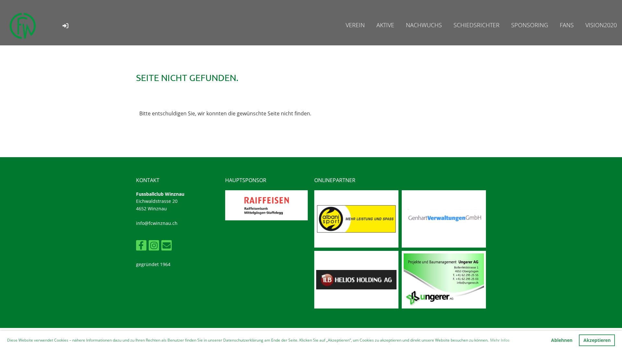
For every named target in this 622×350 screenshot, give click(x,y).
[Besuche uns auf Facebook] (141, 246)
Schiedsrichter (477, 25)
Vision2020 (601, 25)
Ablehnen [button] (561, 340)
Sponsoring (529, 25)
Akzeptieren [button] (597, 340)
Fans (567, 25)
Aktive (385, 25)
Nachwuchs (424, 25)
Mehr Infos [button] (500, 340)
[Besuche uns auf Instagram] (154, 246)
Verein (355, 25)
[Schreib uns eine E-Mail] (166, 246)
